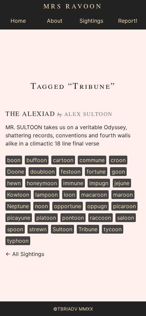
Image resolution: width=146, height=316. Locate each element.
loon (69, 194)
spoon (15, 229)
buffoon (36, 160)
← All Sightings (24, 254)
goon (118, 171)
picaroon (124, 206)
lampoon (46, 194)
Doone (15, 171)
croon (118, 160)
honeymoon (42, 183)
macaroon (94, 194)
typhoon (18, 240)
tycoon (113, 229)
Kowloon (18, 194)
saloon (125, 217)
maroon (123, 194)
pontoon (73, 217)
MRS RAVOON (73, 6)
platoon (46, 217)
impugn (98, 183)
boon (13, 160)
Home (18, 20)
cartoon (63, 160)
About (54, 20)
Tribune (87, 229)
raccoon (100, 217)
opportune (67, 206)
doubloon (42, 171)
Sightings (91, 20)
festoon (70, 171)
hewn (14, 183)
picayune (18, 217)
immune (73, 183)
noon (41, 206)
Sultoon (62, 229)
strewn (38, 229)
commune (92, 160)
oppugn (97, 206)
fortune (96, 171)
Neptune (18, 206)
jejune (121, 183)
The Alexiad (30, 113)
